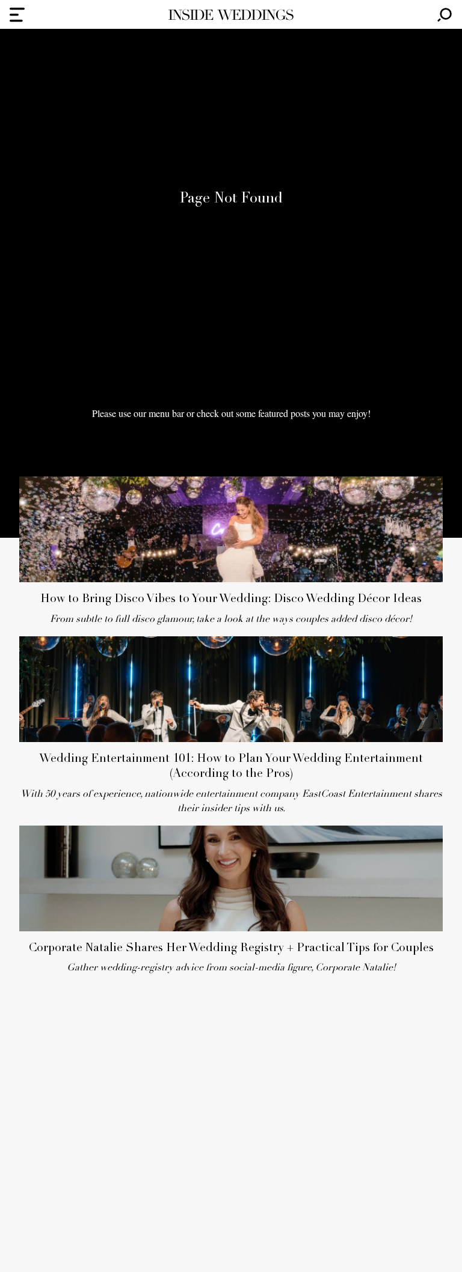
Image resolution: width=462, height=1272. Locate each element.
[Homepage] (231, 14)
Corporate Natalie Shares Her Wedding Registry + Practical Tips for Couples (231, 948)
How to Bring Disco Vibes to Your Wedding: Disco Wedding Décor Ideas (231, 599)
